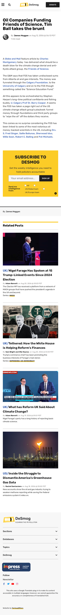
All (28, 185)
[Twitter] (8, 584)
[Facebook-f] (4, 584)
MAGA (12, 295)
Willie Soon (8, 136)
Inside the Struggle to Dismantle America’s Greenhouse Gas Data (27, 478)
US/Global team (31, 189)
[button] (30, 531)
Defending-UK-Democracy (22, 361)
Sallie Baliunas (27, 133)
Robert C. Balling (24, 136)
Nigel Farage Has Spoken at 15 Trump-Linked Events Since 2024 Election (27, 275)
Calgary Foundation (37, 82)
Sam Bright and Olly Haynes (17, 352)
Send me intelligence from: (14, 189)
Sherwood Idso (44, 133)
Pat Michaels (45, 136)
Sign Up (46, 178)
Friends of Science (38, 69)
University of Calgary (14, 86)
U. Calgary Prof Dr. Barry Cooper (28, 103)
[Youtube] (13, 584)
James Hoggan (21, 35)
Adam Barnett (12, 283)
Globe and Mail (13, 58)
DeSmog (34, 4)
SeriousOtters (17, 608)
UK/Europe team (32, 192)
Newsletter (8, 579)
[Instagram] (17, 584)
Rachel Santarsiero (14, 486)
